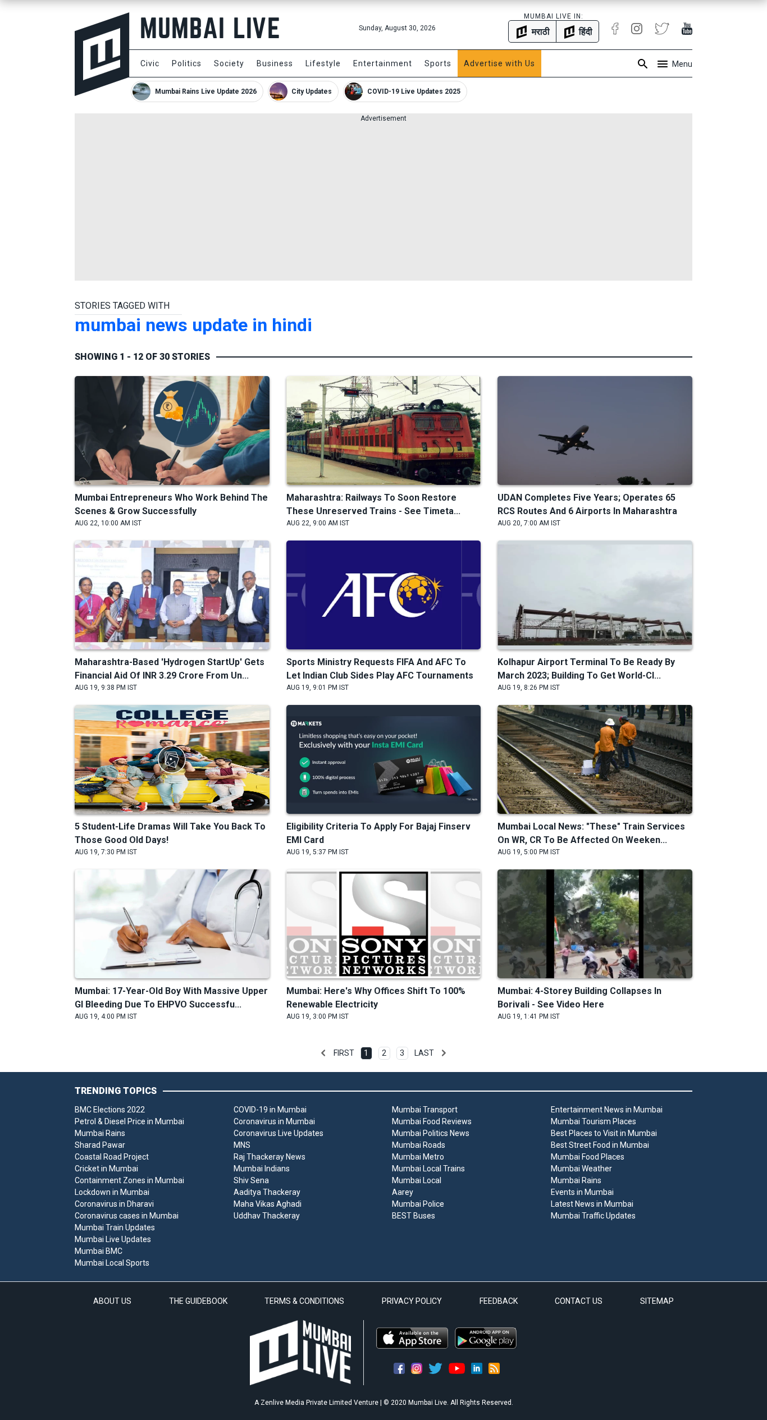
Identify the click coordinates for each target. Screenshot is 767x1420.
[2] (443, 1053)
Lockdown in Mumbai (112, 1192)
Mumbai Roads (418, 1144)
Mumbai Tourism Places (593, 1121)
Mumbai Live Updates (113, 1239)
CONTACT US (578, 1301)
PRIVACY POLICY (412, 1301)
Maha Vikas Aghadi (268, 1203)
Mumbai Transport (425, 1109)
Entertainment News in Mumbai (607, 1109)
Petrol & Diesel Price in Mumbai (129, 1121)
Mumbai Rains (100, 1133)
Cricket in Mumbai (106, 1168)
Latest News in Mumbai (592, 1203)
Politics (187, 63)
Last (424, 1052)
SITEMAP (657, 1301)
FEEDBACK (499, 1301)
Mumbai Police (418, 1203)
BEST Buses (413, 1215)
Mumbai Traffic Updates (593, 1215)
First (344, 1052)
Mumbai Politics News (430, 1133)
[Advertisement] (383, 202)
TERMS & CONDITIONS (304, 1301)
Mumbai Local (416, 1180)
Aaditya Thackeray (267, 1192)
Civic (149, 63)
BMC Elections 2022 (110, 1109)
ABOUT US (112, 1301)
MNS (242, 1144)
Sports (437, 63)
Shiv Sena (251, 1180)
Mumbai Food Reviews (432, 1121)
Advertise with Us (499, 63)
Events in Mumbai (582, 1192)
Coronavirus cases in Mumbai (127, 1215)
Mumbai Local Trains (428, 1168)
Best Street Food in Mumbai (600, 1144)
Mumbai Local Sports (112, 1262)
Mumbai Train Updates (115, 1227)
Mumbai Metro (418, 1156)
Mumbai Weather (581, 1168)
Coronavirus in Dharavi (114, 1203)
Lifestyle (323, 63)
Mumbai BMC (98, 1251)
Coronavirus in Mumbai (274, 1121)
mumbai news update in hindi (193, 325)
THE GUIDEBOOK (198, 1301)
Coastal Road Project (112, 1156)
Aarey (402, 1192)
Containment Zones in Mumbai (129, 1180)
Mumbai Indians (262, 1168)
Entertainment (382, 63)
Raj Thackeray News (269, 1156)
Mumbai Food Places (587, 1156)
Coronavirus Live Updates (278, 1133)
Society (229, 63)
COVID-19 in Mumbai (270, 1109)
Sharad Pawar (100, 1144)
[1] (323, 1053)
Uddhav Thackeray (267, 1215)
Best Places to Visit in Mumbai (604, 1133)
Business (275, 63)
